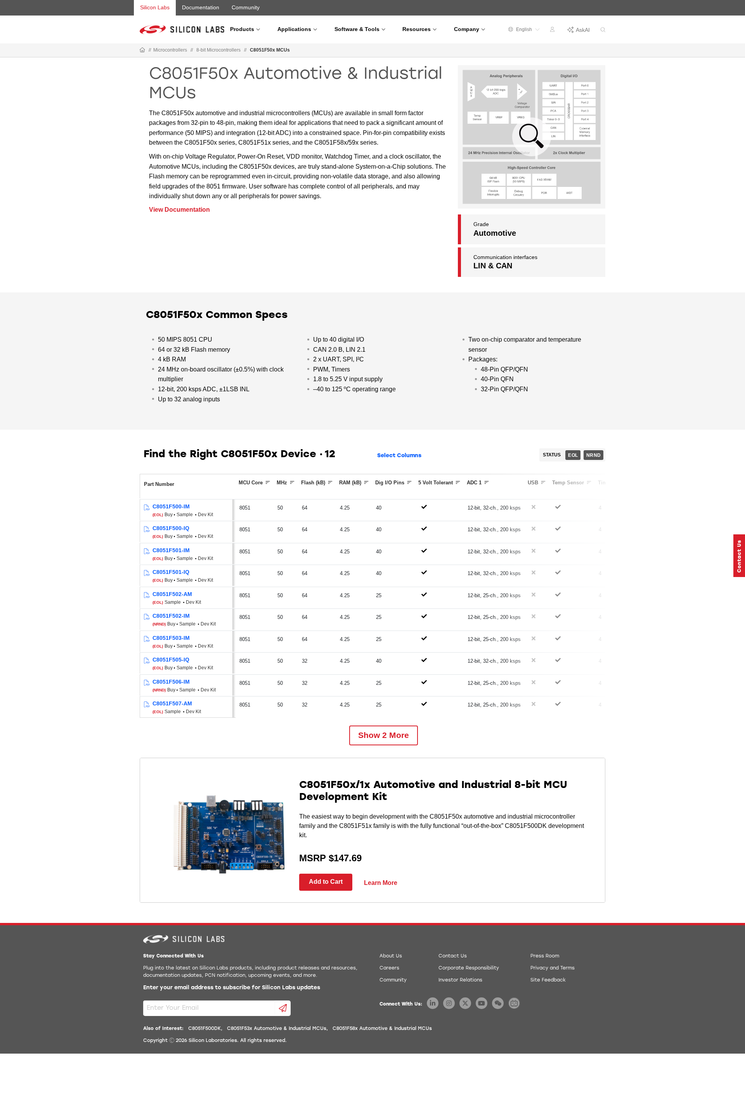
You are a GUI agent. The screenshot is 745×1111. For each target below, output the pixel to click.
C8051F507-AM (172, 703)
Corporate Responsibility (468, 968)
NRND (593, 455)
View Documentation (179, 209)
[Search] (603, 30)
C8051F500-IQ (170, 528)
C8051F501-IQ (170, 572)
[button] (739, 555)
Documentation (200, 7)
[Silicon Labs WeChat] (498, 1003)
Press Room (544, 956)
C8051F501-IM (171, 550)
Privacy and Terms (552, 968)
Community (246, 7)
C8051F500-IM (171, 506)
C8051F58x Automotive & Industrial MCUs (382, 1028)
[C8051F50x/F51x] (146, 508)
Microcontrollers (170, 50)
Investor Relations (460, 980)
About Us (390, 956)
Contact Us (452, 956)
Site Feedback (548, 980)
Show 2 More (383, 735)
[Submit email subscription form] (283, 1008)
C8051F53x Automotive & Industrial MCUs (276, 1028)
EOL (573, 455)
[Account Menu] (553, 30)
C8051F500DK (204, 1028)
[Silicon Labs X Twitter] (465, 1003)
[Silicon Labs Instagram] (449, 1003)
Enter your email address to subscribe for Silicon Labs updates (231, 988)
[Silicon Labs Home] (142, 50)
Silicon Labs (155, 7)
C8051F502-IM (171, 616)
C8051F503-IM (171, 638)
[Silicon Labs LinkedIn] (432, 1003)
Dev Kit (205, 514)
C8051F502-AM (172, 594)
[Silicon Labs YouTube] (481, 1003)
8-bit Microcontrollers (218, 50)
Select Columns (399, 456)
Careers (389, 968)
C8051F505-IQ (170, 660)
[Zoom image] (531, 136)
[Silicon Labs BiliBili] (514, 1003)
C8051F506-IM (171, 682)
